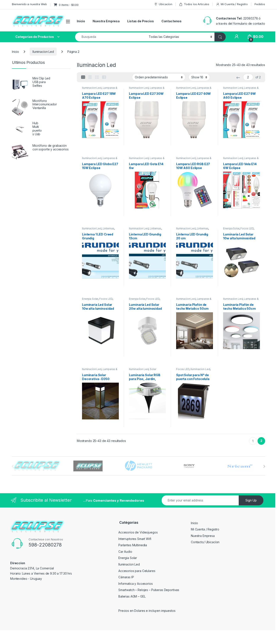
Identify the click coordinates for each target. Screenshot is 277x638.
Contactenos (171, 21)
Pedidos (259, 4)
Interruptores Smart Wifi (134, 539)
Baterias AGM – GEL (131, 596)
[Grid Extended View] (90, 77)
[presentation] (264, 466)
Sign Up (251, 500)
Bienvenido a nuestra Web (29, 4)
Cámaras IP (126, 577)
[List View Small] (104, 77)
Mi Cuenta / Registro (234, 4)
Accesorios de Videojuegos (138, 532)
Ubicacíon (165, 4)
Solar (153, 369)
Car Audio (125, 551)
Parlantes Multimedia (132, 545)
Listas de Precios (140, 21)
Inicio (81, 21)
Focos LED (247, 228)
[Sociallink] (17, 588)
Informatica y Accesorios (135, 583)
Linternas (108, 228)
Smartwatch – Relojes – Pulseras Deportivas (148, 590)
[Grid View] (83, 77)
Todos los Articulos (196, 4)
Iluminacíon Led (43, 51)
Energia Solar (231, 228)
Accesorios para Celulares (136, 571)
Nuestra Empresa (106, 21)
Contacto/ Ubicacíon (205, 542)
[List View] (97, 77)
